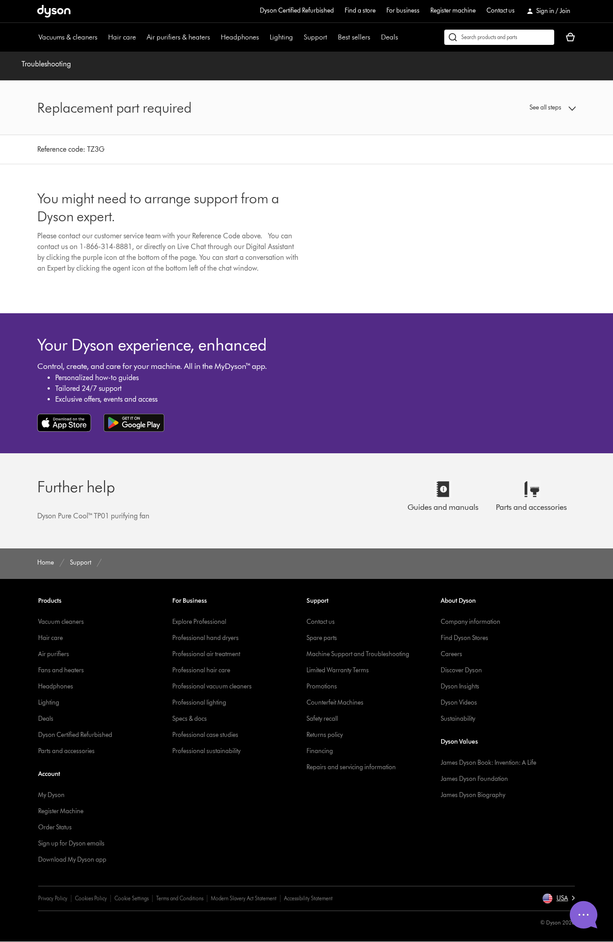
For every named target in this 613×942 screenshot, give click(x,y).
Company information (470, 622)
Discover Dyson (461, 670)
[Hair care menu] (140, 37)
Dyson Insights (460, 686)
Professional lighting (199, 702)
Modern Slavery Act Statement (243, 898)
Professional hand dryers (205, 638)
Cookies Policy (91, 898)
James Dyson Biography (473, 795)
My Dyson (51, 795)
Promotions (321, 686)
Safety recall (322, 719)
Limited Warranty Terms (337, 670)
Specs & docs (189, 719)
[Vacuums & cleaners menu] (101, 37)
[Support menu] (331, 37)
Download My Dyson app (72, 859)
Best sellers (354, 37)
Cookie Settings (131, 898)
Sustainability (458, 719)
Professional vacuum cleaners (212, 686)
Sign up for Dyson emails (71, 843)
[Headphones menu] (263, 37)
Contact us (500, 10)
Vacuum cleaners (61, 622)
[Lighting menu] (297, 37)
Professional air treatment (206, 654)
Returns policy (324, 735)
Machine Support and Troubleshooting (357, 654)
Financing (319, 751)
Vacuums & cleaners (68, 37)
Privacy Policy (52, 898)
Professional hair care (201, 670)
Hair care (122, 37)
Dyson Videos (459, 702)
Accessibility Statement (308, 898)
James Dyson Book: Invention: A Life (488, 763)
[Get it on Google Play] (134, 423)
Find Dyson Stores (464, 638)
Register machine (453, 10)
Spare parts (321, 638)
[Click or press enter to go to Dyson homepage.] (53, 11)
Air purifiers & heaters (178, 37)
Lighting (281, 37)
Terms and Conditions (179, 898)
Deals (389, 37)
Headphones (240, 37)
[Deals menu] (402, 37)
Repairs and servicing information (351, 767)
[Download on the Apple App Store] (64, 423)
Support (315, 37)
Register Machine (60, 811)
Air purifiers (53, 654)
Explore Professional (199, 622)
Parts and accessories (66, 751)
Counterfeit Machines (334, 702)
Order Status (55, 827)
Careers (451, 654)
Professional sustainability (206, 751)
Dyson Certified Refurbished (297, 10)
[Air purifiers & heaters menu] (214, 37)
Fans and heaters (61, 670)
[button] (513, 107)
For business (403, 10)
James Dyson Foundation (474, 779)
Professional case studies (205, 735)
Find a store (360, 10)
